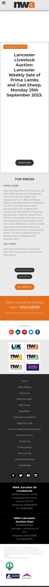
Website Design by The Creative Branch (16, 558)
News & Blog (24, 387)
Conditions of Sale (24, 459)
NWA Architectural (16, 367)
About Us (24, 393)
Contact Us (24, 441)
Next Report (24, 277)
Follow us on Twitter (20, 475)
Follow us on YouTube (28, 475)
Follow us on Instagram (36, 475)
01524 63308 (29, 307)
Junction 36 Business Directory (24, 429)
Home (24, 381)
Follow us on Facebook (13, 475)
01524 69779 (27, 539)
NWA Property (16, 357)
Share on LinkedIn (17, 332)
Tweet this (31, 332)
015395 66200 (30, 505)
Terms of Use (24, 453)
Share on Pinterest (24, 332)
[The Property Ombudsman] (19, 576)
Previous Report (24, 270)
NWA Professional (32, 357)
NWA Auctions (32, 347)
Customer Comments (24, 417)
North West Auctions (24, 5)
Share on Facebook (37, 332)
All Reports (24, 287)
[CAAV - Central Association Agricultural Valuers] (10, 566)
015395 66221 (26, 508)
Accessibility (24, 465)
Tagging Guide (24, 423)
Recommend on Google (11, 332)
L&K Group (16, 347)
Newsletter (24, 411)
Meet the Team (24, 399)
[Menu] (4, 2)
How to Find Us (25, 435)
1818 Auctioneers (32, 367)
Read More (24, 162)
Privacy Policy (24, 447)
